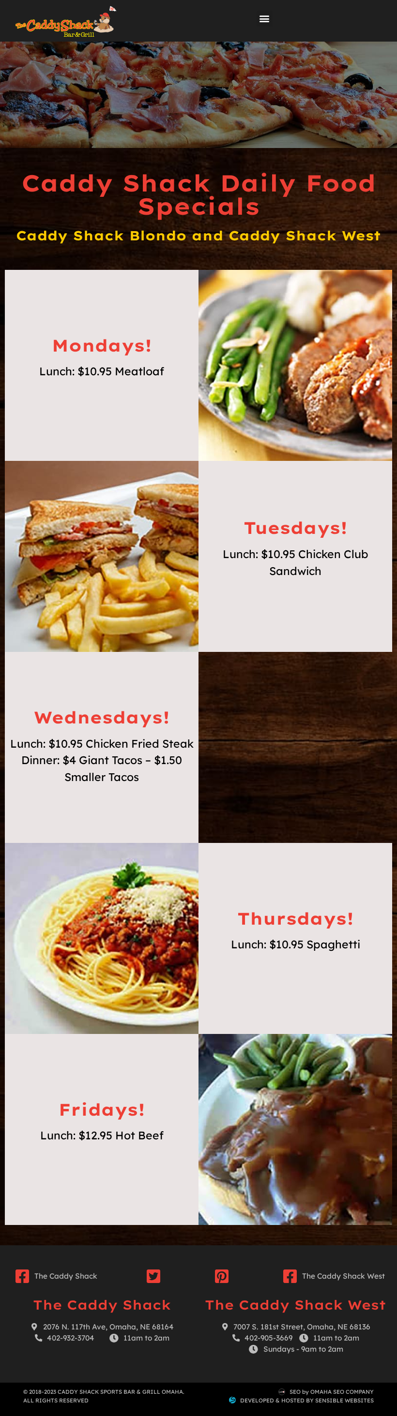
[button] (265, 19)
